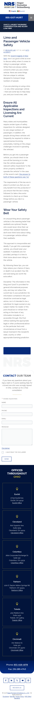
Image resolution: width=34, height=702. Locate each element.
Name (4, 402)
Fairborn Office (17, 590)
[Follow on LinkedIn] (11, 680)
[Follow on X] (17, 680)
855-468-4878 (21, 665)
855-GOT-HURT (14, 17)
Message (5, 427)
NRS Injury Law (10, 50)
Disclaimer (6, 448)
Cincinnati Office (17, 650)
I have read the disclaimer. (16, 452)
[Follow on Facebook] (5, 680)
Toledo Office (17, 620)
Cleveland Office (17, 533)
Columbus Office (17, 563)
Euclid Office (17, 503)
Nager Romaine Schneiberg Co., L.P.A (18, 693)
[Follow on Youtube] (22, 680)
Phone (4, 410)
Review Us (17, 688)
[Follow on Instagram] (28, 680)
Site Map (12, 696)
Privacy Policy (20, 696)
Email (4, 419)
